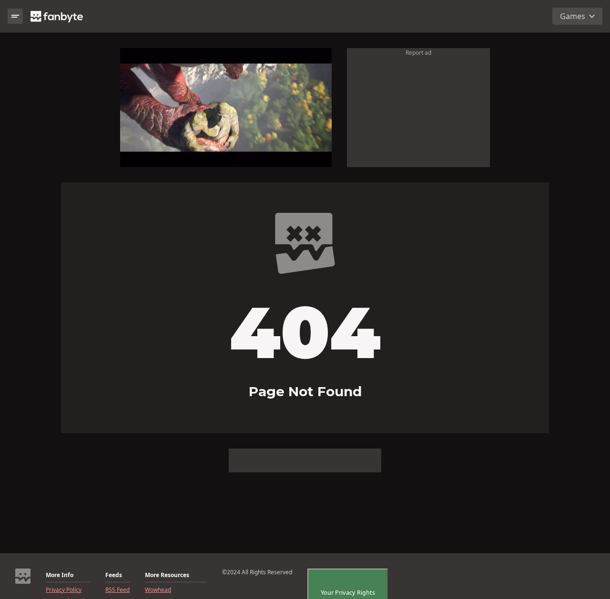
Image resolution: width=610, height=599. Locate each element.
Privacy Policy (63, 590)
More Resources (167, 575)
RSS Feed (117, 590)
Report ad (418, 53)
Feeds (113, 575)
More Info (59, 575)
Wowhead (158, 590)
